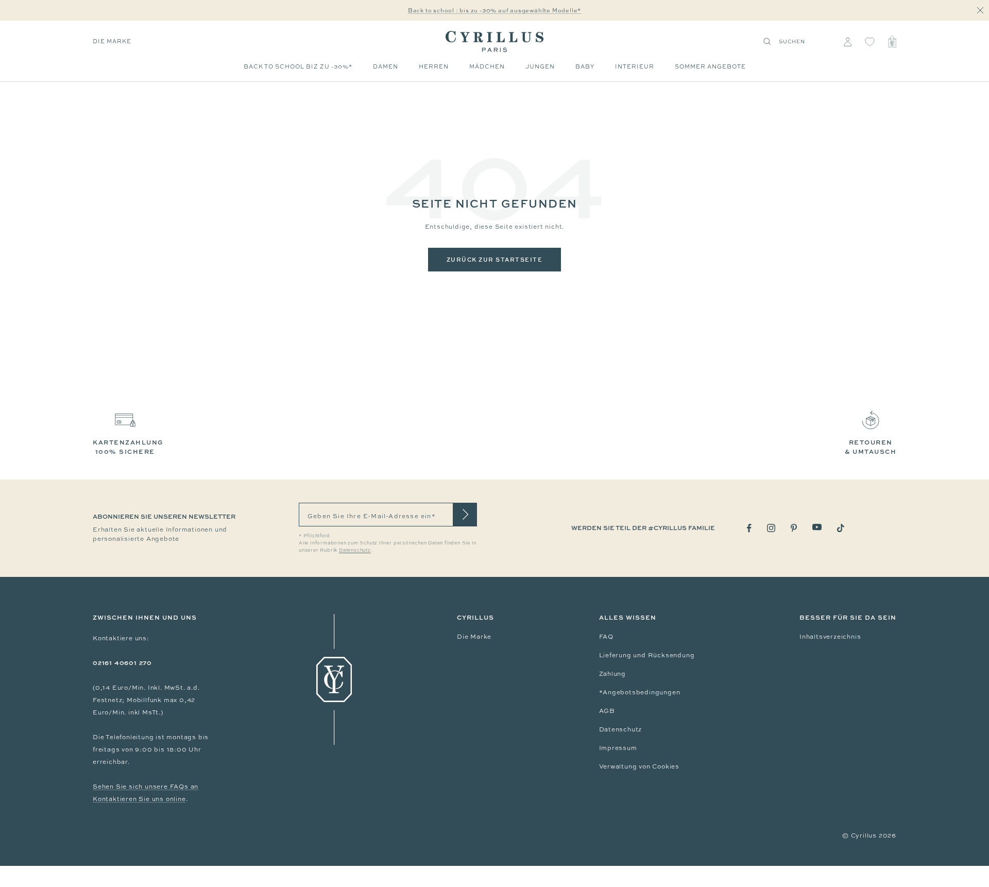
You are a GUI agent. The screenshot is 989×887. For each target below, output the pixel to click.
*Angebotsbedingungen (639, 692)
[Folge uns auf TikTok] (840, 528)
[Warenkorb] (892, 42)
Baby (584, 66)
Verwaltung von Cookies (639, 766)
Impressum (618, 748)
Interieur (634, 66)
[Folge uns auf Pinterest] (794, 528)
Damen (385, 66)
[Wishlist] (870, 42)
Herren (434, 66)
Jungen (540, 66)
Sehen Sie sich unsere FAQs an (145, 786)
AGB (607, 711)
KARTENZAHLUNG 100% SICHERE (128, 447)
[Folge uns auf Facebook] (749, 528)
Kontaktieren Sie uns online (139, 799)
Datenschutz (620, 729)
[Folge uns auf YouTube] (817, 527)
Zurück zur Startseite (495, 259)
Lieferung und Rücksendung (647, 655)
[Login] (847, 42)
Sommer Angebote (710, 66)
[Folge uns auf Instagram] (771, 528)
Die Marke (112, 41)
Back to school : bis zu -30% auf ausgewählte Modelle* (494, 10)
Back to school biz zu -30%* (298, 66)
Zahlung (612, 674)
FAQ (606, 637)
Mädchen (487, 66)
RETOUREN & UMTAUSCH (870, 447)
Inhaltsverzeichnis (830, 637)
